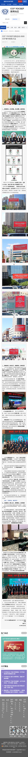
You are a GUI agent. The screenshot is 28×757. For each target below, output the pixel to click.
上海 (12, 27)
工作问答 (16, 707)
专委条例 (16, 705)
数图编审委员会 (11, 716)
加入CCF (20, 1)
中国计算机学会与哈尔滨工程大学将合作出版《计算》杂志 (14, 686)
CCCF (11, 706)
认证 (3, 707)
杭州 (8, 27)
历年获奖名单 (20, 707)
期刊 (12, 708)
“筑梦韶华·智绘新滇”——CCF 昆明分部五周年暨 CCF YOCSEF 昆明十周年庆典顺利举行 (14, 639)
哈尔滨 (23, 27)
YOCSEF (3, 711)
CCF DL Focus (11, 720)
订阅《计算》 (11, 722)
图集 (12, 714)
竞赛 (3, 705)
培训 (3, 709)
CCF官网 (3, 4)
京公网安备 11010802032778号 (10, 746)
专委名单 (16, 709)
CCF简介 (24, 704)
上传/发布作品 (11, 718)
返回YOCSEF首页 (8, 1)
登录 (25, 1)
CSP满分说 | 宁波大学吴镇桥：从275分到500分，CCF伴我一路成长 (14, 682)
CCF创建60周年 (24, 714)
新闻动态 (3, 27)
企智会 (3, 717)
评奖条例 (20, 711)
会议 (3, 703)
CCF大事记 (24, 712)
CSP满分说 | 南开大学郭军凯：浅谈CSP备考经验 (14, 677)
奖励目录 (20, 705)
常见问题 (21, 4)
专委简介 (16, 703)
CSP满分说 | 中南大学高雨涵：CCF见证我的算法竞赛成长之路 (14, 673)
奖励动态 (20, 703)
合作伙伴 (7, 711)
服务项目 (24, 710)
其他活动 (11, 31)
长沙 (15, 27)
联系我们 (15, 4)
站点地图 (9, 4)
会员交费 (7, 709)
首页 (8, 19)
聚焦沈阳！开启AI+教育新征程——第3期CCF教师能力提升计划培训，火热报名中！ (14, 691)
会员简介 (7, 703)
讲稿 (12, 712)
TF (3, 713)
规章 (25, 708)
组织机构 (24, 706)
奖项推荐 (20, 709)
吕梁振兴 (3, 715)
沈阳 (19, 27)
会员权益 (7, 705)
